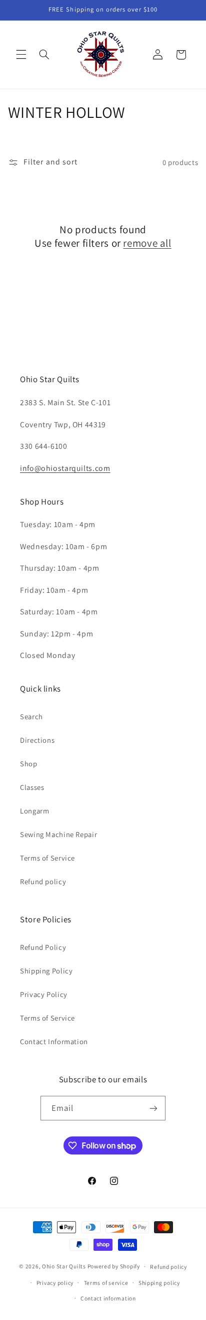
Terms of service (106, 1282)
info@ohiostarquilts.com (65, 468)
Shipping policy (159, 1282)
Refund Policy (43, 947)
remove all (147, 243)
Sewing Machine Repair (58, 834)
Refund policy (43, 881)
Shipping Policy (46, 970)
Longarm (34, 810)
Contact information (108, 1298)
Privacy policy (55, 1282)
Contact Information (54, 1041)
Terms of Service (47, 858)
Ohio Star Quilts (64, 1266)
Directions (37, 740)
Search (31, 716)
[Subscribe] (153, 1108)
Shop (29, 763)
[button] (21, 54)
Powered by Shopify (114, 1266)
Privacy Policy (44, 994)
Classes (32, 787)
